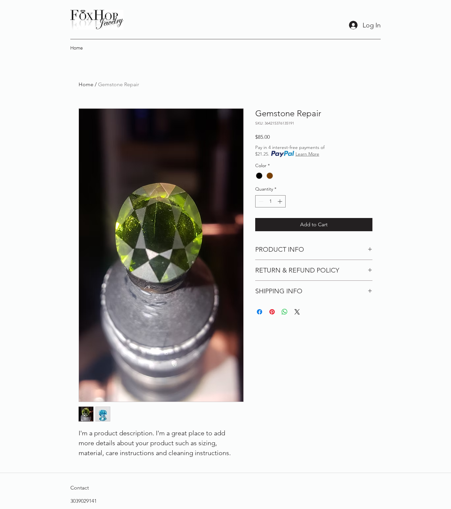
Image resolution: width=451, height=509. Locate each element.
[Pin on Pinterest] (272, 312)
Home (86, 84)
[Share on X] (297, 312)
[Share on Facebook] (259, 312)
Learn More (307, 154)
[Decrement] (260, 201)
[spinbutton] (270, 201)
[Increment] (280, 201)
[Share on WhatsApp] (285, 312)
